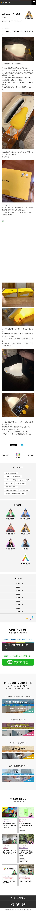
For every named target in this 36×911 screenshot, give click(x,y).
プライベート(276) (11, 480)
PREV (7, 455)
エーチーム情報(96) (11, 473)
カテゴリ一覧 (6, 21)
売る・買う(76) (20, 483)
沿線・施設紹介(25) (11, 487)
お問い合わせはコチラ (17, 647)
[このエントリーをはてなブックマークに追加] (22, 445)
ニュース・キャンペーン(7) (13, 476)
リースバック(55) (24, 480)
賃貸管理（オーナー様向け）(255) (15, 493)
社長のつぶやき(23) (11, 490)
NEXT (29, 455)
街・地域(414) (24, 490)
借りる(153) (9, 483)
